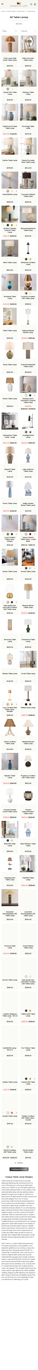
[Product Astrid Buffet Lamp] (9, 180)
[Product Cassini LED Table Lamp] (28, 1067)
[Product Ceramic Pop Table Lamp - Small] (28, 1169)
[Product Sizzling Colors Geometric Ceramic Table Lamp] (28, 384)
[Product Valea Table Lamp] (9, 316)
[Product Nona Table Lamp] (9, 350)
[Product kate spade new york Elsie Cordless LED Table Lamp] (28, 965)
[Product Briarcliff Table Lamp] (9, 829)
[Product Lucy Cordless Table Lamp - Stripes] (9, 523)
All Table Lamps (31, 11)
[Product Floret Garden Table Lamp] (28, 1135)
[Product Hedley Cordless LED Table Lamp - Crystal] (28, 1101)
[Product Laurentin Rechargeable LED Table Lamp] (28, 897)
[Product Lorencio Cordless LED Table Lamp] (28, 282)
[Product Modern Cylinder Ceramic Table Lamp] (9, 214)
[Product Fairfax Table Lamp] (9, 146)
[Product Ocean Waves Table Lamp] (28, 931)
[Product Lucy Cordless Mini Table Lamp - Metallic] (9, 693)
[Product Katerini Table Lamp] (9, 455)
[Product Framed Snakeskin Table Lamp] (28, 350)
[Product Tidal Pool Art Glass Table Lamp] (9, 112)
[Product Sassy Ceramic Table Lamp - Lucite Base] (28, 523)
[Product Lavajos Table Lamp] (9, 1169)
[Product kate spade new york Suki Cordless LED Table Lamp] (9, 591)
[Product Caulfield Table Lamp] (28, 863)
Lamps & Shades (11, 11)
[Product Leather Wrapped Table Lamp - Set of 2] (9, 999)
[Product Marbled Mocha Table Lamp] (28, 727)
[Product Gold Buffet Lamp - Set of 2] (9, 1033)
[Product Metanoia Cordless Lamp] (28, 248)
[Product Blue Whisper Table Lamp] (28, 829)
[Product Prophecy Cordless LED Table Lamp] (28, 761)
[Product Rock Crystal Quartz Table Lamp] (28, 1203)
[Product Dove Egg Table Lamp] (28, 112)
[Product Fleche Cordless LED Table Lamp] (9, 1135)
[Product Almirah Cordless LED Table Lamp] (9, 1238)
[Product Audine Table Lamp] (9, 1067)
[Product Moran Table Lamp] (9, 557)
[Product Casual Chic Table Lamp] (9, 78)
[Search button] (31, 4)
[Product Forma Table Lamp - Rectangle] (9, 1272)
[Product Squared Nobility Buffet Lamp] (9, 1203)
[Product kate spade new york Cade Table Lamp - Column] (28, 1238)
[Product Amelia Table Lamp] (9, 1101)
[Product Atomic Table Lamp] (28, 1306)
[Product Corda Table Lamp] (28, 659)
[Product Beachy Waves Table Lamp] (28, 591)
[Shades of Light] (19, 4)
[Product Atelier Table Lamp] (9, 1306)
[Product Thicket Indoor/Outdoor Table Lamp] (28, 795)
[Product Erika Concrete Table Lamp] (28, 44)
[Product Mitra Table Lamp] (9, 248)
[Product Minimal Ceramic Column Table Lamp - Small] (9, 1340)
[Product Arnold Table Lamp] (28, 557)
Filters (5, 31)
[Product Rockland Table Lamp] (9, 282)
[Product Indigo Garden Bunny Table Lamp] (28, 489)
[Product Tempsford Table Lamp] (28, 625)
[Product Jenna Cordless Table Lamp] (9, 727)
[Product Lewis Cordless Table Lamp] (28, 1340)
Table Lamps (21, 11)
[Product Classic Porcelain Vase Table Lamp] (28, 146)
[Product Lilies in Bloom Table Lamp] (28, 455)
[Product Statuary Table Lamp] (28, 78)
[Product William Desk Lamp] (28, 693)
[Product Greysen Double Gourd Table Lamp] (9, 795)
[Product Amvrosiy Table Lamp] (9, 625)
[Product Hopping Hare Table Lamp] (9, 863)
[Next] (16, 191)
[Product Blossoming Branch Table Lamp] (28, 214)
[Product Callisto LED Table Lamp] (28, 999)
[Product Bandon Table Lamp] (9, 761)
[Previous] (3, 191)
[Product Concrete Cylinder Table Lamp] (28, 180)
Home (3, 11)
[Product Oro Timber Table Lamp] (28, 1033)
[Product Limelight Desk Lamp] (28, 421)
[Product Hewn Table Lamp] (9, 489)
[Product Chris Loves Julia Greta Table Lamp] (9, 44)
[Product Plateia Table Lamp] (9, 659)
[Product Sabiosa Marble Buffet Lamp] (28, 316)
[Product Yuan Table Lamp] (28, 1272)
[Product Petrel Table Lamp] (9, 384)
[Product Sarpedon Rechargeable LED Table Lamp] (9, 897)
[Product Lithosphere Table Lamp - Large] (9, 421)
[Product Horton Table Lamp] (9, 965)
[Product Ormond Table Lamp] (9, 931)
